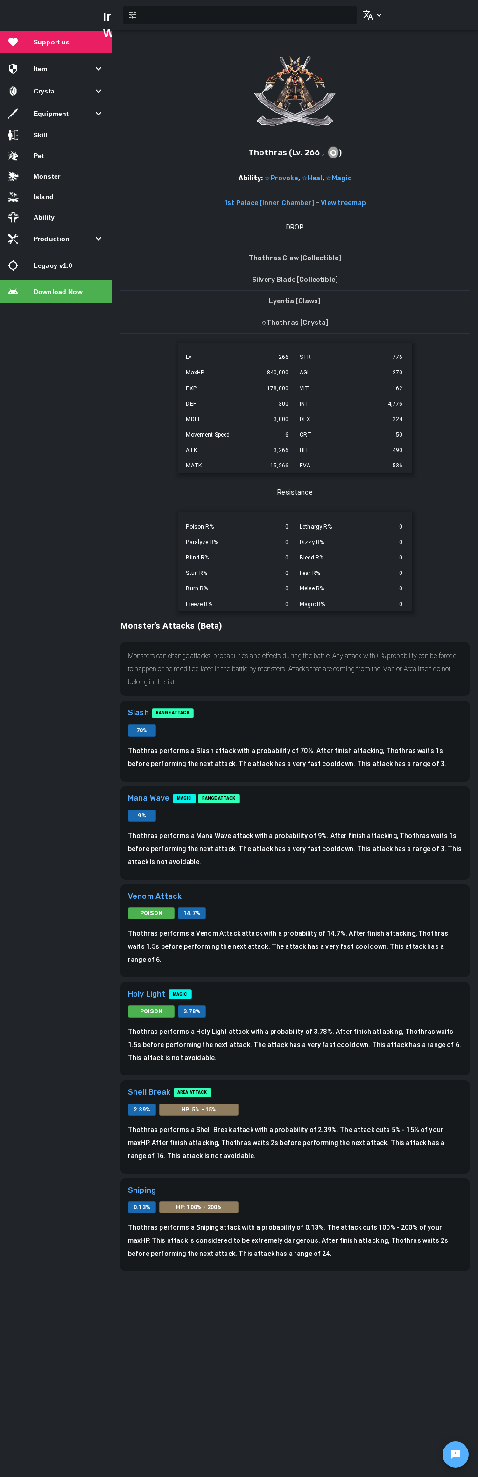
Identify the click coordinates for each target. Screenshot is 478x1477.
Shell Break (149, 1092)
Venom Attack (155, 896)
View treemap (343, 203)
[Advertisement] (295, 1341)
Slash (138, 712)
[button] (371, 15)
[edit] (456, 1454)
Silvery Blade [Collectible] (295, 280)
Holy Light (147, 993)
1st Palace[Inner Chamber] (269, 203)
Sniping (142, 1190)
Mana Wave (148, 798)
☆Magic (338, 178)
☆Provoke (281, 178)
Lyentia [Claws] (295, 301)
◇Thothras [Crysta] (295, 323)
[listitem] (56, 42)
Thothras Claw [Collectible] (295, 258)
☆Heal (312, 178)
